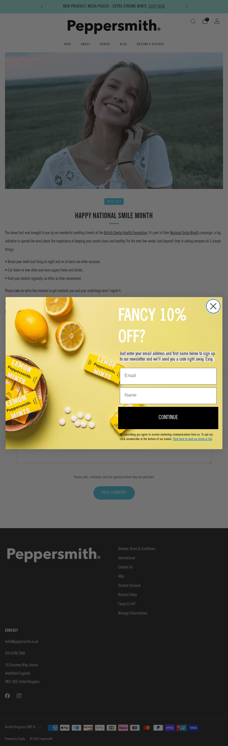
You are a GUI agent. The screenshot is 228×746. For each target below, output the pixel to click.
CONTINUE (168, 418)
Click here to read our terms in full (192, 439)
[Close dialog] (213, 306)
